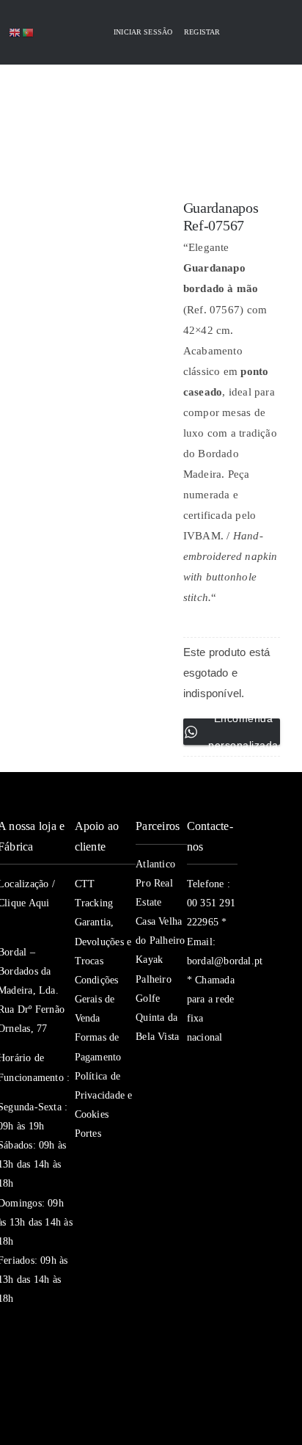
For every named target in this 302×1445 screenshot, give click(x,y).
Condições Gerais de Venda (97, 999)
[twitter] (219, 1067)
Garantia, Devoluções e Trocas (103, 941)
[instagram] (193, 1096)
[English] (15, 32)
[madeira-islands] (31, 1389)
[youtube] (219, 1096)
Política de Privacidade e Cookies (104, 1095)
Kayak (149, 959)
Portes (88, 1133)
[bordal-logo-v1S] (124, 145)
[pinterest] (193, 1125)
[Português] (28, 32)
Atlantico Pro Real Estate (155, 883)
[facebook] (193, 1067)
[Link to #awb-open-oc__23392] (42, 97)
